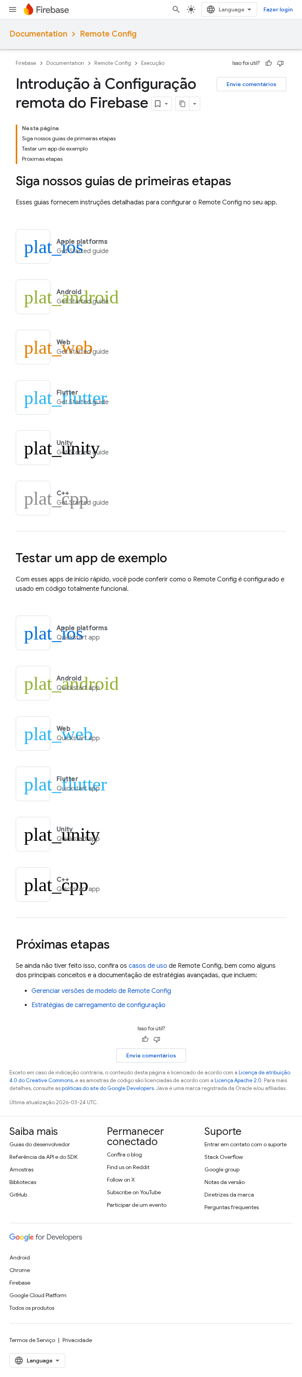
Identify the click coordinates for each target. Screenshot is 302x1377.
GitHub (18, 1194)
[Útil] (268, 63)
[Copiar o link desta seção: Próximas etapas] (117, 945)
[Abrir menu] (12, 9)
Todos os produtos (31, 1307)
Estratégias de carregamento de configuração (98, 1005)
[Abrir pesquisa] (176, 9)
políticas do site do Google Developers (108, 1088)
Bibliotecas (22, 1182)
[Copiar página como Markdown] (182, 103)
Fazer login (278, 9)
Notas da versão (224, 1182)
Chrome (19, 1270)
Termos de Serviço (32, 1340)
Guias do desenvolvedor (39, 1144)
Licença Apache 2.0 (238, 1080)
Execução (152, 63)
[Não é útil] (280, 63)
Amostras (21, 1169)
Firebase (26, 63)
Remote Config (108, 34)
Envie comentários (251, 84)
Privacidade (77, 1340)
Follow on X (121, 1179)
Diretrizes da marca (229, 1194)
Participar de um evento (136, 1204)
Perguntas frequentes (231, 1207)
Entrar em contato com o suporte (245, 1144)
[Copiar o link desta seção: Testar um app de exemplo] (175, 559)
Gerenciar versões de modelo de (101, 991)
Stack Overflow (223, 1156)
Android (19, 1257)
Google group (221, 1169)
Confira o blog (124, 1154)
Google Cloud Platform (37, 1295)
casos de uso (148, 966)
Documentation (38, 34)
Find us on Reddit (128, 1167)
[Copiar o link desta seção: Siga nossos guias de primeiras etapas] (239, 182)
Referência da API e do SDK (43, 1156)
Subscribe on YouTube (134, 1192)
